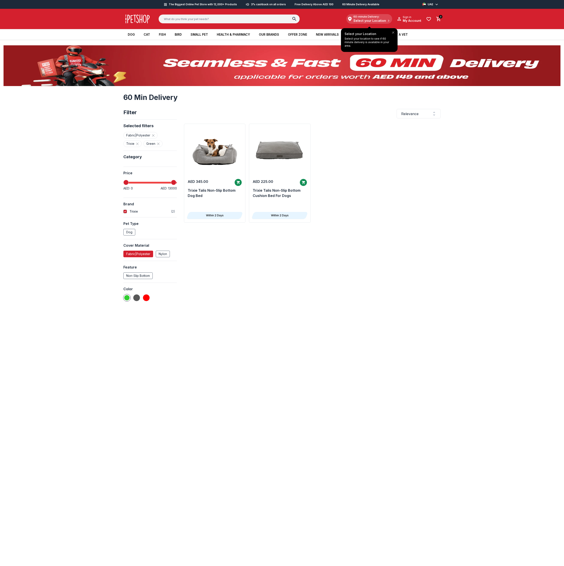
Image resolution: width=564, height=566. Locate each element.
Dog (129, 232)
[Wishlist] (429, 19)
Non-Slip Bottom (138, 275)
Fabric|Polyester (138, 254)
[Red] (146, 297)
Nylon (163, 254)
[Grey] (136, 297)
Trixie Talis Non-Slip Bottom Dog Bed (212, 193)
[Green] (126, 297)
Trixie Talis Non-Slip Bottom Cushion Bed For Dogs (277, 193)
